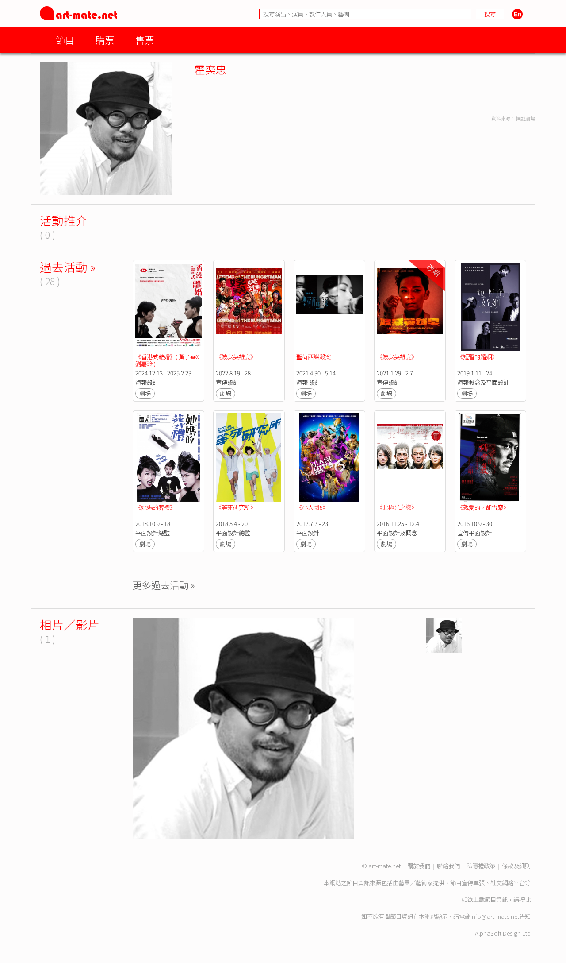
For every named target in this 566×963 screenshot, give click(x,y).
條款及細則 (516, 866)
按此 (525, 899)
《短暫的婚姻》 (477, 356)
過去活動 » (68, 266)
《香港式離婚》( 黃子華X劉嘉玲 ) (167, 360)
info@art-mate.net (494, 916)
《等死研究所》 (236, 507)
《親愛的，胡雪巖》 (483, 507)
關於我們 (418, 866)
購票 (105, 39)
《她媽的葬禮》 (156, 507)
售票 (144, 39)
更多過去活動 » (164, 585)
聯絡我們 (448, 866)
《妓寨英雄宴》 (236, 356)
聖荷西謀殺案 (313, 356)
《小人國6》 (312, 507)
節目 (65, 39)
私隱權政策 (481, 866)
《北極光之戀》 (397, 507)
